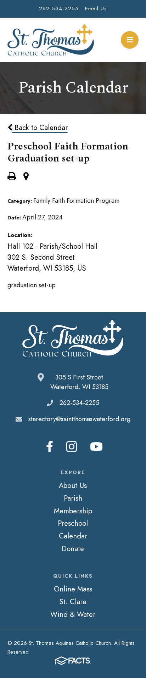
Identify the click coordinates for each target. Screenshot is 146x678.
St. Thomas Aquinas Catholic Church (50, 40)
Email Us (96, 8)
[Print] (11, 177)
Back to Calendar (40, 127)
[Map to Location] (26, 177)
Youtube (96, 446)
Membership (73, 511)
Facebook (49, 446)
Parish (73, 498)
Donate (73, 548)
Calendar (73, 536)
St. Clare (72, 601)
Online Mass (73, 589)
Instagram (71, 446)
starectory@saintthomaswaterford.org (79, 419)
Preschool (73, 523)
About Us (73, 485)
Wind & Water (72, 614)
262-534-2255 (59, 8)
